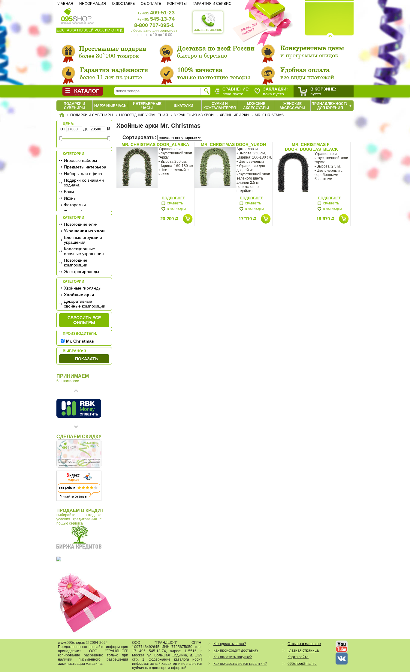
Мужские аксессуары (256, 106)
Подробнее (173, 198)
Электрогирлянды (81, 271)
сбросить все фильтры (84, 320)
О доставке (123, 3)
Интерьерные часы (147, 106)
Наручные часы (111, 106)
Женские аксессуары (292, 106)
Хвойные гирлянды (82, 288)
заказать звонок (208, 30)
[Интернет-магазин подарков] (61, 116)
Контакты (177, 3)
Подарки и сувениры (74, 106)
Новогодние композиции (75, 262)
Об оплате (151, 3)
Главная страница (303, 650)
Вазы (69, 191)
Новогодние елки (81, 224)
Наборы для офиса (83, 173)
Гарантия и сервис (212, 3)
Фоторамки (75, 204)
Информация (92, 3)
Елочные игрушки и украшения (83, 240)
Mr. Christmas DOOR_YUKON (233, 144)
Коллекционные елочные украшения (84, 251)
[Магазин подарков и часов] (76, 14)
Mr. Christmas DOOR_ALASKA (155, 144)
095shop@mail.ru (302, 664)
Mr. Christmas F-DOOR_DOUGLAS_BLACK (311, 147)
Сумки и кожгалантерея (219, 106)
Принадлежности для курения (330, 106)
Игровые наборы (80, 160)
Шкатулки (183, 106)
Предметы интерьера (85, 167)
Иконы (70, 198)
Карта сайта (298, 657)
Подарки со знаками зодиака (84, 182)
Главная (64, 3)
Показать (86, 358)
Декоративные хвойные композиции (84, 303)
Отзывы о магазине (304, 644)
